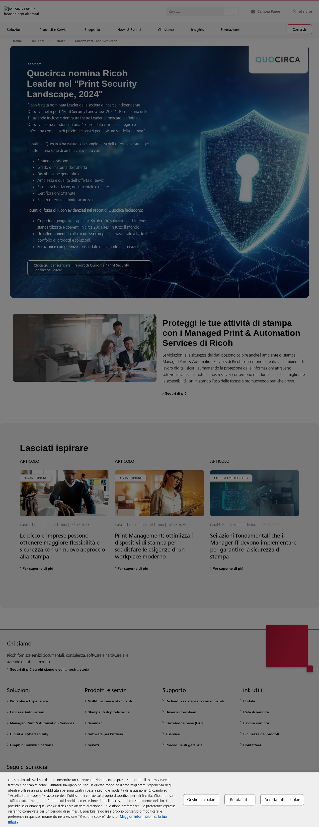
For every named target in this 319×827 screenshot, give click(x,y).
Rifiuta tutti (239, 799)
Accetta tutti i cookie (282, 799)
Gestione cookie (201, 799)
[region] (159, 799)
